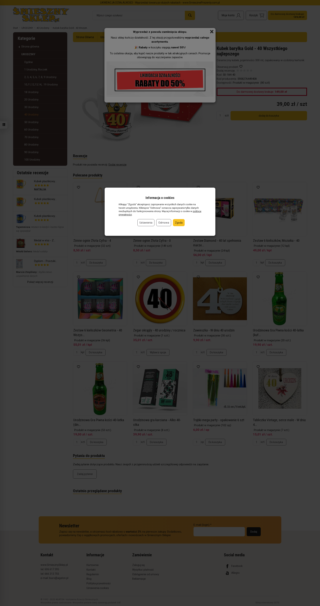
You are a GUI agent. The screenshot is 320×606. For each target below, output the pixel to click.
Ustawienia (145, 222)
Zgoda (179, 222)
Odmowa (163, 222)
